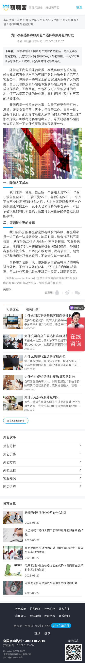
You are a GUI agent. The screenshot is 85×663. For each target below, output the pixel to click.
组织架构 (35, 615)
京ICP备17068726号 (13, 657)
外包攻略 (31, 20)
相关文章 (12, 309)
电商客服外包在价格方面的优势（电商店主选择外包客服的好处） (54, 567)
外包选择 (45, 20)
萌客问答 (35, 608)
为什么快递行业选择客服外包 (44, 356)
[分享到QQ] (57, 292)
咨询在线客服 (61, 625)
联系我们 (64, 615)
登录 (47, 633)
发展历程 (49, 615)
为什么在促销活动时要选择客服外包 (49, 376)
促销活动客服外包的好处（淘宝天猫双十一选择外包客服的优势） (54, 550)
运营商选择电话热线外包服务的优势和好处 (51, 583)
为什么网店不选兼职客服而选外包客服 (51, 315)
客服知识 (20, 615)
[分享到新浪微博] (67, 292)
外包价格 (49, 608)
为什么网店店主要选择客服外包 (46, 336)
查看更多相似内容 (16, 420)
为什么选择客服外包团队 (41, 397)
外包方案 (64, 608)
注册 (37, 633)
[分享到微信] (77, 293)
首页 (20, 20)
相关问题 (32, 309)
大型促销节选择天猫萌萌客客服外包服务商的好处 (54, 532)
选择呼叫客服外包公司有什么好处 (45, 512)
